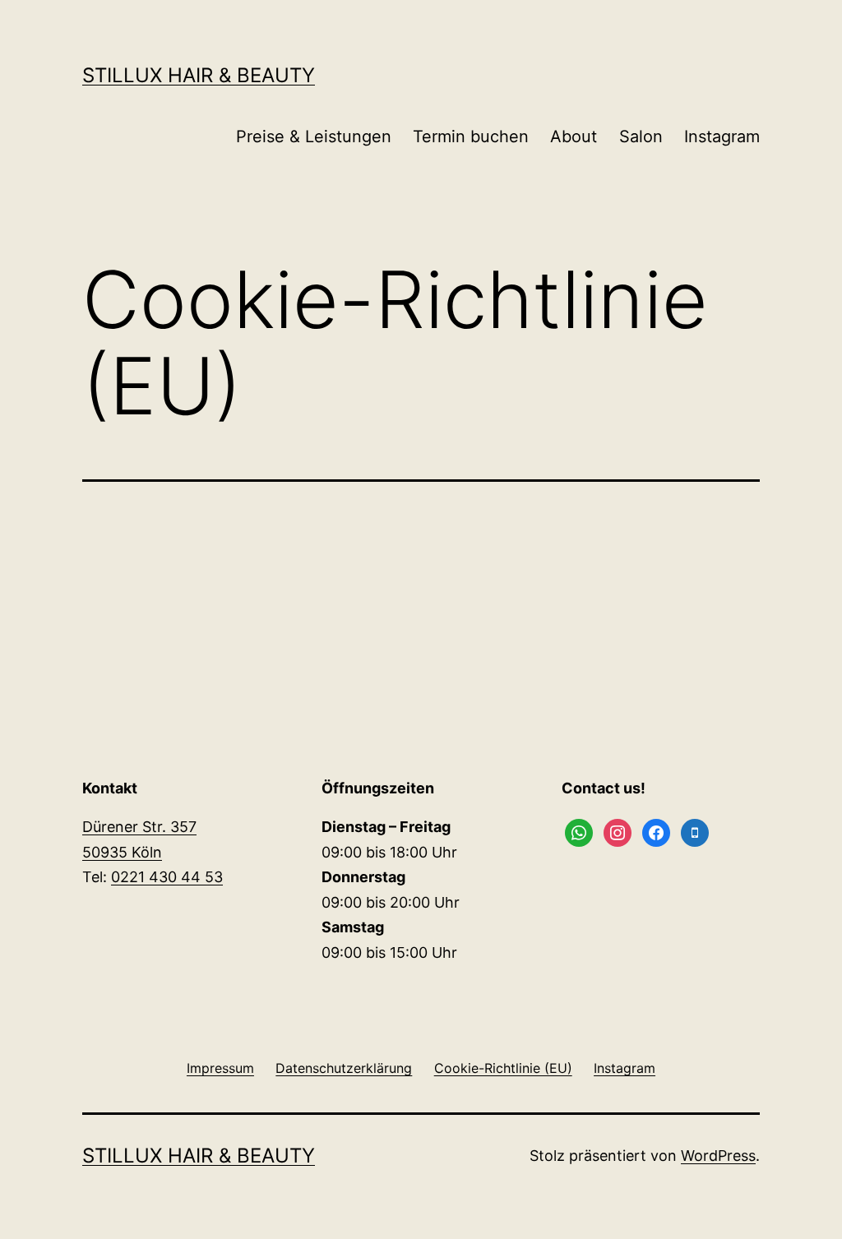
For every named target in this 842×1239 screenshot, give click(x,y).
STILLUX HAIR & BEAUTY (198, 75)
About (573, 136)
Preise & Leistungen (313, 136)
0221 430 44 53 (167, 876)
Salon (641, 136)
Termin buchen (471, 136)
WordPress (718, 1155)
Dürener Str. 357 (139, 826)
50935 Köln (122, 852)
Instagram (722, 136)
